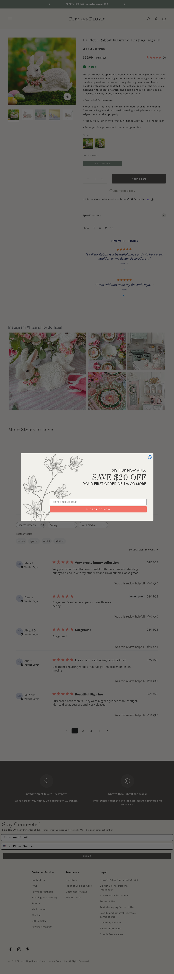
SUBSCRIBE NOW (98, 509)
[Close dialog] (149, 457)
